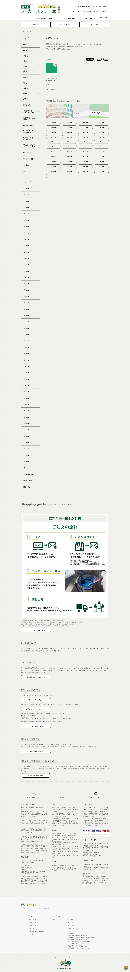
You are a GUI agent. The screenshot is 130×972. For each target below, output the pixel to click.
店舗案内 (31, 928)
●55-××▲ (53, 151)
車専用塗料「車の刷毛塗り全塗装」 (78, 939)
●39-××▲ (69, 142)
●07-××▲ (85, 122)
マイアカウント (77, 12)
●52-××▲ (101, 147)
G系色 (25, 72)
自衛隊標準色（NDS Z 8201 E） (29, 111)
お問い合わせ (105, 12)
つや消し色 (27, 105)
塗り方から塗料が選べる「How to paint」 (79, 941)
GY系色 (25, 66)
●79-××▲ (101, 161)
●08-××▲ (101, 122)
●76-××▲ (69, 161)
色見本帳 (26, 165)
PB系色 (25, 88)
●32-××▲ (85, 137)
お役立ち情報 (88, 18)
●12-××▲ (69, 127)
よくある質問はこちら (36, 726)
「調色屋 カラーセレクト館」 (36, 775)
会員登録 (70, 919)
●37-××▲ (53, 142)
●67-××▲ (69, 156)
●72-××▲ (101, 156)
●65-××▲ (53, 156)
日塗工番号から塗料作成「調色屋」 (78, 935)
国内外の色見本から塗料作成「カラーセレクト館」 (82, 937)
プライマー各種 (28, 159)
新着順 (106, 59)
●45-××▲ (101, 142)
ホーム (22, 31)
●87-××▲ (85, 166)
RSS (53, 919)
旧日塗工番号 (27, 480)
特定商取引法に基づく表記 (36, 931)
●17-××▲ (101, 127)
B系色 (25, 83)
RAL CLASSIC (28, 125)
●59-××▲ (85, 151)
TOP (126, 968)
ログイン (96, 12)
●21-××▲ (69, 132)
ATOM (57, 919)
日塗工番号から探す (69, 18)
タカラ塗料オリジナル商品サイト (77, 944)
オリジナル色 (27, 152)
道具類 (25, 171)
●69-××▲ (85, 156)
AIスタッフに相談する (36, 700)
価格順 (99, 59)
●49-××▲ (85, 147)
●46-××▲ (53, 147)
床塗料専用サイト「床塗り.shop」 (77, 946)
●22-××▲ (85, 132)
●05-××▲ (69, 122)
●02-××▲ (53, 122)
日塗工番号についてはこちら (36, 677)
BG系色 (25, 77)
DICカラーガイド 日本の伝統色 (29, 138)
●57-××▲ (69, 151)
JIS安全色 (26, 487)
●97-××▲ (85, 171)
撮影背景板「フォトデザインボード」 (78, 948)
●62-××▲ (101, 151)
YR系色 (25, 55)
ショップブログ (56, 916)
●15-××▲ (85, 127)
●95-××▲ (69, 171)
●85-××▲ (69, 166)
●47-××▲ (28, 31)
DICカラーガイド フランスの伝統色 (29, 146)
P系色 (25, 93)
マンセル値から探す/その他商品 (45, 18)
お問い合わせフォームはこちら (36, 709)
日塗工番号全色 (28, 474)
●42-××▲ (85, 142)
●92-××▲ (53, 171)
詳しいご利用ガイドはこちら (36, 630)
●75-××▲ (53, 161)
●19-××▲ (53, 132)
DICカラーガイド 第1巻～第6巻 (29, 131)
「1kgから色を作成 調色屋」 (36, 751)
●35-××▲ (101, 137)
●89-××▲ (101, 166)
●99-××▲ (101, 171)
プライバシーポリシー (35, 934)
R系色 (25, 50)
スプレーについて (65, 24)
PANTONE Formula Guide (29, 119)
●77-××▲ (85, 161)
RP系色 (25, 99)
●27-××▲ (53, 137)
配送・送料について (34, 919)
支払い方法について (34, 925)
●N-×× (53, 176)
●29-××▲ (69, 137)
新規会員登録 (88, 12)
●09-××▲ (53, 127)
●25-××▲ (101, 132)
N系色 (25, 44)
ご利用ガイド (35, 24)
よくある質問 (94, 24)
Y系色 (25, 61)
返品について (32, 922)
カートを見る (72, 925)
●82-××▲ (53, 166)
